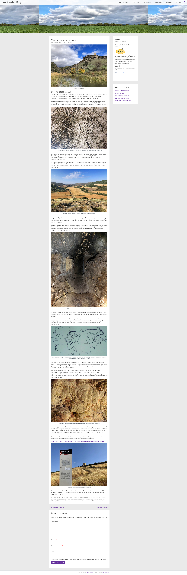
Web (52, 551)
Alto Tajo (66, 497)
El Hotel (178, 2)
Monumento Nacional (63, 501)
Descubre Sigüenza (103, 507)
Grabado (68, 499)
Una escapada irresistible (122, 95)
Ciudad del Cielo (119, 93)
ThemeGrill (106, 572)
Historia (85, 499)
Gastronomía (135, 2)
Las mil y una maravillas (122, 90)
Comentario (54, 521)
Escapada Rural (55, 499)
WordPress (90, 572)
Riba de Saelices (86, 501)
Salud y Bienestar (123, 2)
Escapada (103, 497)
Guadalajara (79, 499)
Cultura (98, 497)
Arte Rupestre (81, 497)
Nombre (54, 540)
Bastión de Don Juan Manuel (123, 100)
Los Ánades (169, 2)
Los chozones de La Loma (57, 507)
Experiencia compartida (122, 98)
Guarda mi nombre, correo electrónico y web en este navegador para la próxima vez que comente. (78, 559)
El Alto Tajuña (147, 2)
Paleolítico (72, 501)
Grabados (73, 499)
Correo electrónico (57, 546)
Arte (76, 497)
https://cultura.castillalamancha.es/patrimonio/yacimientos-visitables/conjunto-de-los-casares (77, 441)
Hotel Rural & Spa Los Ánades (94, 499)
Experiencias (158, 2)
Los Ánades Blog (12, 2)
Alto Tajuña (72, 497)
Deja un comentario (98, 501)
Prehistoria (79, 501)
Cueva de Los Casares (90, 497)
